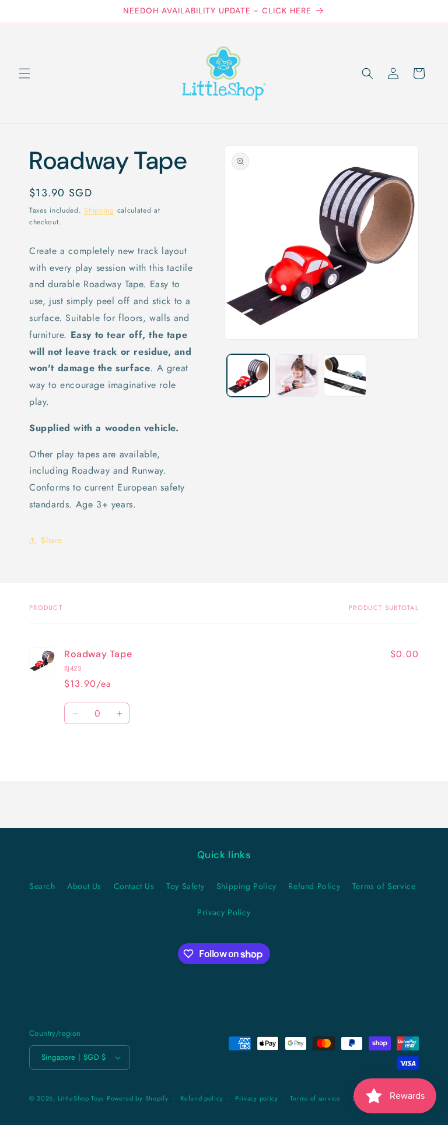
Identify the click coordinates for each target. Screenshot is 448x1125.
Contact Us (134, 886)
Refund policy (201, 1098)
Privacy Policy (223, 912)
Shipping (99, 210)
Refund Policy (314, 886)
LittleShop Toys (81, 1098)
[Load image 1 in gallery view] (248, 375)
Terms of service (315, 1098)
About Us (84, 886)
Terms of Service (384, 886)
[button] (24, 73)
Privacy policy (256, 1098)
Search (42, 886)
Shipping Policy (246, 886)
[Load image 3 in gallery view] (345, 375)
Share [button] (51, 540)
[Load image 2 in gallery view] (296, 375)
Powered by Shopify (138, 1098)
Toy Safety (185, 886)
